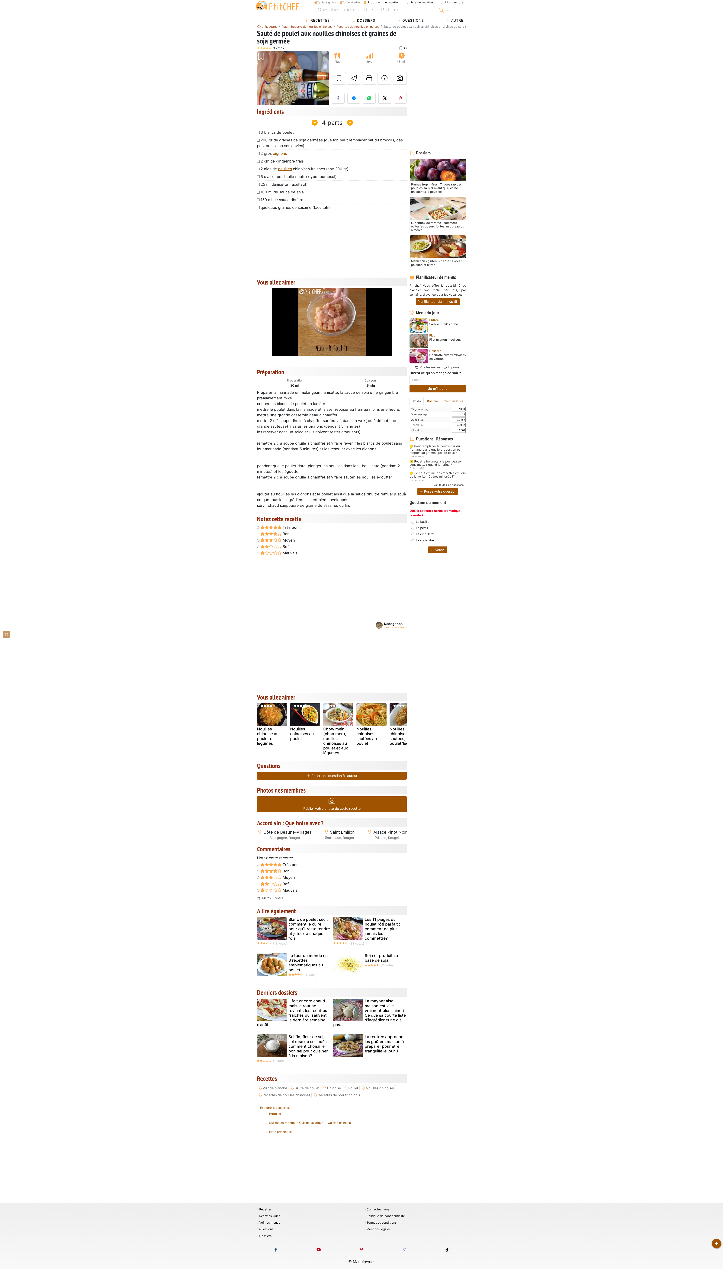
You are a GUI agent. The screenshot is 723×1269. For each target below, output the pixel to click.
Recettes (320, 20)
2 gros (274, 153)
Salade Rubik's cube (443, 324)
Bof (285, 546)
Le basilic (422, 521)
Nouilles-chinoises (380, 1088)
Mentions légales (378, 1229)
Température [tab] (454, 401)
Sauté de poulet (307, 1088)
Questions (412, 20)
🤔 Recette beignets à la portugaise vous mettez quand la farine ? (435, 463)
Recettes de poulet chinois (339, 1095)
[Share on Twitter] (384, 98)
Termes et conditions (382, 1222)
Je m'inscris (437, 389)
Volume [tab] (432, 401)
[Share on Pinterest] (400, 98)
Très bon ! (291, 527)
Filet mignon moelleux (445, 339)
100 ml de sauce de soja (282, 192)
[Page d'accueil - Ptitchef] (259, 26)
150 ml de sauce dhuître (282, 200)
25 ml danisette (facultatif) (284, 184)
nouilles (285, 169)
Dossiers (365, 20)
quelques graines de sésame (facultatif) (296, 207)
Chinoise (334, 1088)
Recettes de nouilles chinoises (286, 1095)
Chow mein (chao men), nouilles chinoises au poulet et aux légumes (335, 741)
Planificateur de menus (436, 302)
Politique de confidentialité (386, 1216)
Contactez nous (378, 1209)
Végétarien (353, 2)
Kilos (416, 430)
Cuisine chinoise (339, 1123)
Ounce (418, 419)
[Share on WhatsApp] (369, 98)
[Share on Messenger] (353, 98)
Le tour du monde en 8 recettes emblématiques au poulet (308, 962)
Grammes (419, 414)
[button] (262, 78)
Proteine (275, 1114)
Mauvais (289, 553)
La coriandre (425, 540)
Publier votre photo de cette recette (332, 808)
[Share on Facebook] (338, 98)
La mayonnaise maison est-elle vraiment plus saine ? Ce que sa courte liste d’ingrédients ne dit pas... (369, 1013)
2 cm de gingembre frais (282, 161)
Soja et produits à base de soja (381, 958)
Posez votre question (439, 491)
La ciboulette (425, 534)
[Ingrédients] (6, 634)
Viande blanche (275, 1088)
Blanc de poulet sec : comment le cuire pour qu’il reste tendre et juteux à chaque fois (309, 929)
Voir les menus (429, 367)
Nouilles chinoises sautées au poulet (366, 736)
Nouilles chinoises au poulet (302, 734)
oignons (280, 153)
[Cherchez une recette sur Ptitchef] (441, 9)
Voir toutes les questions (449, 484)
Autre (456, 20)
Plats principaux (280, 1132)
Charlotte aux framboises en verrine (447, 356)
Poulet (353, 1088)
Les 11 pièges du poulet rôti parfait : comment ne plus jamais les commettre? (382, 929)
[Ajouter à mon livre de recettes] (339, 78)
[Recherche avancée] (448, 10)
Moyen (288, 540)
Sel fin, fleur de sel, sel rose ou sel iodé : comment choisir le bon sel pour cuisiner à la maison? (308, 1046)
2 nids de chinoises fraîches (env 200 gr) (304, 169)
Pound (417, 425)
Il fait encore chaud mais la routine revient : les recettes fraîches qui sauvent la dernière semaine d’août (292, 1013)
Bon (286, 534)
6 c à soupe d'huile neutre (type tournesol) (298, 176)
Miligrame (420, 409)
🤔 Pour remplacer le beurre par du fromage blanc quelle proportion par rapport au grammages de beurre (436, 450)
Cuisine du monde (282, 1123)
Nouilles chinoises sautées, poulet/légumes (404, 736)
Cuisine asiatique (311, 1123)
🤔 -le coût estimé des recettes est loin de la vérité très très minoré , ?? (438, 475)
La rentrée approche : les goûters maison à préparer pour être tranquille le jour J (385, 1043)
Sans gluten (328, 2)
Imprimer (454, 367)
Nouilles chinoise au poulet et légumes (267, 736)
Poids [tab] (417, 401)
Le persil (422, 528)
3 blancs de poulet (277, 132)
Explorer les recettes (275, 1108)
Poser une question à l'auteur (333, 776)
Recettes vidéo (270, 1216)
